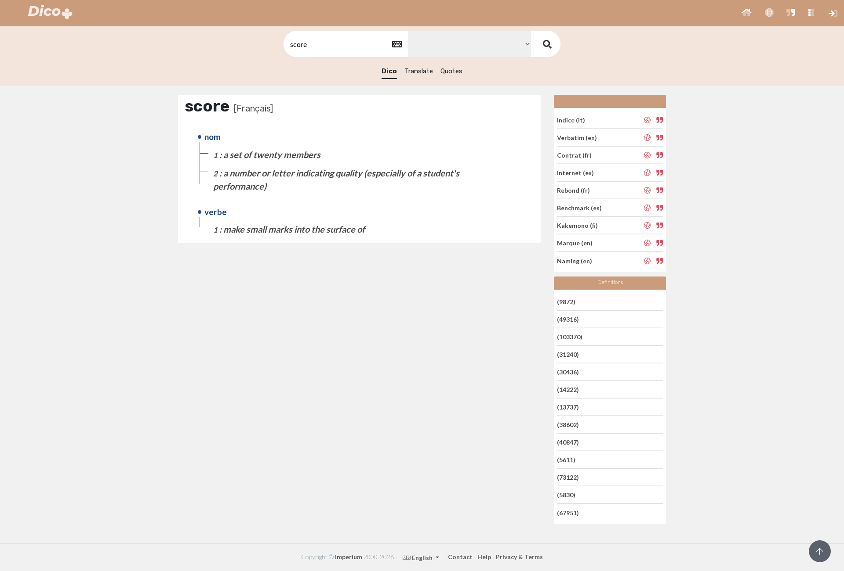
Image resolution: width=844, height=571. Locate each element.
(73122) (568, 477)
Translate (418, 71)
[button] (746, 13)
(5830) (566, 495)
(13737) (568, 407)
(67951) (568, 512)
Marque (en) (575, 243)
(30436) (568, 372)
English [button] (422, 557)
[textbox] (345, 44)
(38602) (568, 424)
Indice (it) (571, 119)
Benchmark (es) (579, 208)
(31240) (568, 354)
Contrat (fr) (574, 155)
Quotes (451, 71)
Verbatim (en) (577, 137)
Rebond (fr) (573, 190)
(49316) (568, 319)
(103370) (569, 337)
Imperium (348, 556)
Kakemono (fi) (577, 225)
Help (484, 556)
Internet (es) (575, 172)
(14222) (568, 389)
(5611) (566, 459)
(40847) (568, 442)
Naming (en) (574, 260)
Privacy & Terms (519, 556)
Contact (460, 556)
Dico (389, 71)
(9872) (566, 301)
